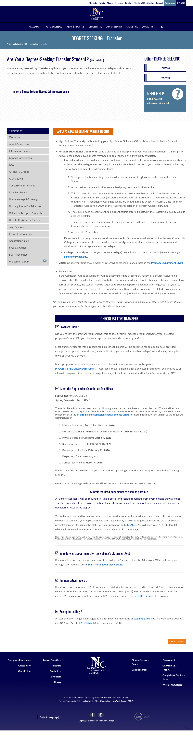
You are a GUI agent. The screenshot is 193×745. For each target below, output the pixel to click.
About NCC (132, 27)
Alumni (110, 3)
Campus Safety (139, 669)
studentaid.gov (142, 618)
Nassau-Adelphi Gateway (23, 199)
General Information (20, 157)
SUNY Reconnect (18, 254)
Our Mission (24, 671)
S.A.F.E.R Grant (17, 247)
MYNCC (181, 3)
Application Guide (19, 240)
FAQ (11, 164)
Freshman (165, 67)
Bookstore (56, 676)
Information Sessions (20, 150)
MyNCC (131, 524)
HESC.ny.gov (85, 622)
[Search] (162, 27)
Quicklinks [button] (147, 27)
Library (57, 682)
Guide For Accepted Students (25, 213)
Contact (159, 3)
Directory (119, 3)
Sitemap (57, 665)
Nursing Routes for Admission (25, 206)
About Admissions (19, 144)
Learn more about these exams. (105, 564)
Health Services (145, 595)
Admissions (18, 44)
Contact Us (55, 671)
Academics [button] (34, 27)
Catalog (128, 3)
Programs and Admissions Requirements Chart (103, 414)
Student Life (95, 27)
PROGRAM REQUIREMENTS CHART (76, 368)
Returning (165, 77)
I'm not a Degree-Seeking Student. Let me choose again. (40, 91)
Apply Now (170, 3)
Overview (14, 137)
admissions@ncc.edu (158, 103)
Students (93, 3)
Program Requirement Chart (167, 262)
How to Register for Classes (24, 220)
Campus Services (114, 27)
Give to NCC (139, 3)
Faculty (102, 3)
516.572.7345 (154, 98)
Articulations (16, 178)
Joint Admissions (18, 226)
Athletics (150, 3)
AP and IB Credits (19, 171)
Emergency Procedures (19, 660)
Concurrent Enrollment (22, 185)
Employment (168, 660)
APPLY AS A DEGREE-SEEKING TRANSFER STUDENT (83, 131)
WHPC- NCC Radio (172, 684)
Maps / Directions (52, 660)
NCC (9, 44)
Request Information (20, 233)
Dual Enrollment (18, 192)
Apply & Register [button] (75, 27)
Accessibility (24, 665)
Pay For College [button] (53, 27)
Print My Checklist (176, 641)
